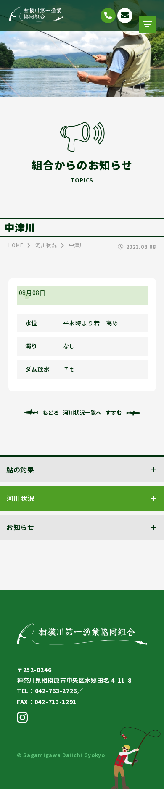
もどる (50, 413)
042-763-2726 (108, 15)
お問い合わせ (124, 15)
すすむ (114, 413)
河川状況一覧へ (82, 413)
